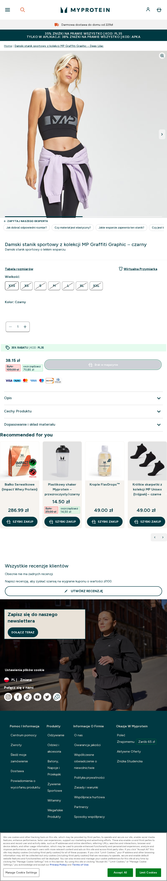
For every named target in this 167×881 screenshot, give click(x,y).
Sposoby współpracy (89, 816)
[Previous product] (155, 537)
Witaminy (54, 800)
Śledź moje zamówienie (19, 758)
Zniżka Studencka (130, 761)
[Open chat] (57, 697)
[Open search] (22, 10)
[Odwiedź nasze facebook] (18, 697)
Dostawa (17, 771)
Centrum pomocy (23, 735)
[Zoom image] (162, 55)
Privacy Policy (58, 864)
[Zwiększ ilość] (25, 327)
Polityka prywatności (89, 777)
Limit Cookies (148, 872)
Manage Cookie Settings (21, 872)
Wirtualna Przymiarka (140, 269)
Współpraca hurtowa (89, 797)
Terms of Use (80, 864)
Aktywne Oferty (129, 751)
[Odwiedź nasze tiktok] (28, 697)
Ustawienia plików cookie (24, 670)
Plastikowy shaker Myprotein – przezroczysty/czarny (62, 489)
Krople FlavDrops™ (105, 484)
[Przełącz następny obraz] (162, 134)
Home (8, 45)
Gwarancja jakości (87, 745)
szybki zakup (23, 521)
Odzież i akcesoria (54, 748)
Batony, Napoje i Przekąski (54, 768)
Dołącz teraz (22, 632)
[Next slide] (166, 494)
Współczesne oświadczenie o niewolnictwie (85, 761)
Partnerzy (81, 807)
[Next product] (163, 537)
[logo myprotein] (85, 10)
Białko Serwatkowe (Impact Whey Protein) (19, 487)
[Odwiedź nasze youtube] (37, 697)
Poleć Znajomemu (136, 738)
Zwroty (16, 745)
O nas (78, 735)
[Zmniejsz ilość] (10, 327)
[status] (18, 327)
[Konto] (148, 10)
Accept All (120, 872)
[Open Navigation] (7, 10)
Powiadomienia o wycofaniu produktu (25, 784)
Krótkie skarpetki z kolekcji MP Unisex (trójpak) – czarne (147, 489)
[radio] (12, 285)
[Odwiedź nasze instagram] (8, 697)
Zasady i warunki (86, 787)
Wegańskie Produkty (55, 813)
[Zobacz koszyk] (159, 10)
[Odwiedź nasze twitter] (47, 697)
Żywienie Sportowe (54, 787)
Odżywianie (55, 735)
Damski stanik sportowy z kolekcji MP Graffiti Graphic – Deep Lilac (58, 45)
